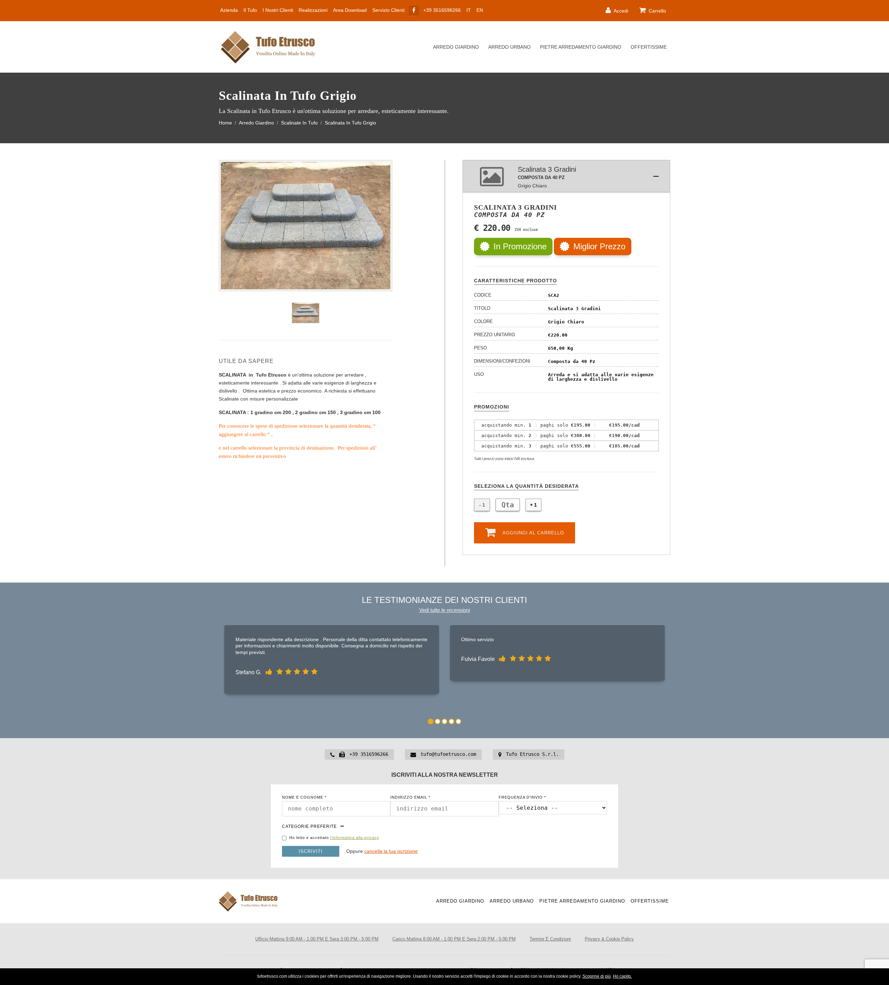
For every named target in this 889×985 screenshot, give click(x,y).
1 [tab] (430, 721)
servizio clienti (388, 10)
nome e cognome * (304, 797)
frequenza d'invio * (522, 797)
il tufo (250, 10)
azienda (229, 10)
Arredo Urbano (509, 47)
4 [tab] (451, 721)
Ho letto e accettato (334, 838)
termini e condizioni (550, 939)
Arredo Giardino (456, 47)
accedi (620, 11)
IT (468, 10)
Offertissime (649, 47)
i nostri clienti (278, 10)
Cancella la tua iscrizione (391, 851)
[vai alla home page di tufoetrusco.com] (271, 47)
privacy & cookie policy (609, 939)
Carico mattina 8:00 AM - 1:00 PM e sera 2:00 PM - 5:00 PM (454, 939)
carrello (656, 11)
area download (350, 10)
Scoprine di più (596, 976)
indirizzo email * (410, 797)
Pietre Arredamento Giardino (580, 47)
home (225, 123)
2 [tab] (437, 721)
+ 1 (533, 505)
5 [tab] (458, 721)
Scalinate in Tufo (299, 123)
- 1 (482, 505)
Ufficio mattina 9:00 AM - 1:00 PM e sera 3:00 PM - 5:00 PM (317, 939)
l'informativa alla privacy (354, 837)
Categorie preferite (309, 826)
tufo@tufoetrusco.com (448, 754)
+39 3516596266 (442, 10)
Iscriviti (311, 851)
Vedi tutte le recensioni (444, 610)
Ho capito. (622, 976)
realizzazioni (313, 10)
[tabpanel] (331, 661)
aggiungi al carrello (532, 533)
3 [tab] (444, 721)
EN (479, 10)
